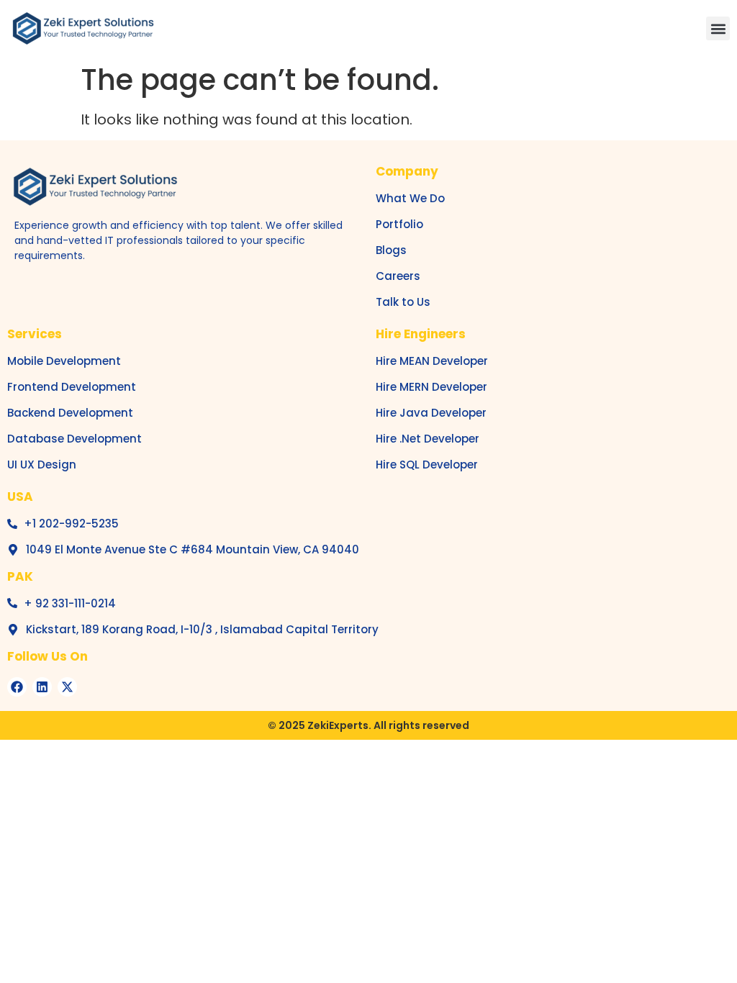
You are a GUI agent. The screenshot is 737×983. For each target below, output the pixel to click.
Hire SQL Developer (427, 464)
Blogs (391, 250)
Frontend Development (71, 386)
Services (34, 334)
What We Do (410, 198)
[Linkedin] (42, 687)
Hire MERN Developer (431, 386)
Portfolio (399, 224)
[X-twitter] (67, 687)
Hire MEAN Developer (432, 360)
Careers (398, 276)
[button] (718, 28)
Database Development (74, 438)
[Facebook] (17, 687)
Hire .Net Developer (427, 438)
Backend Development (70, 412)
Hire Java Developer (431, 412)
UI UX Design (41, 464)
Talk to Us (403, 301)
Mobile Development (64, 360)
